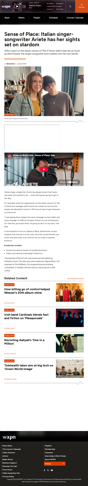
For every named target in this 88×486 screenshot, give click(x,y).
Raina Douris (10, 64)
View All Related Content (75, 278)
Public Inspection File (11, 473)
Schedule (53, 17)
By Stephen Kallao (10, 379)
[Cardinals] (70, 318)
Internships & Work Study (55, 456)
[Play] (17, 6)
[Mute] (24, 6)
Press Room (7, 470)
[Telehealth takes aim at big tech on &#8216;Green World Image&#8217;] (70, 368)
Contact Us (50, 9)
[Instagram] (48, 470)
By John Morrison (10, 354)
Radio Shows (7, 459)
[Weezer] (70, 292)
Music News (7, 446)
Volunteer (59, 6)
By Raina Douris (9, 303)
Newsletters (50, 3)
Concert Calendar (75, 17)
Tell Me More (59, 9)
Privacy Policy (8, 477)
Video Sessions (8, 453)
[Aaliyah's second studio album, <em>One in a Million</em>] (70, 343)
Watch (21, 17)
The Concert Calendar (11, 449)
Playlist (36, 17)
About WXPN (50, 459)
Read (7, 17)
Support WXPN (51, 6)
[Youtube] (52, 470)
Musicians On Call (9, 466)
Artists (5, 456)
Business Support (9, 463)
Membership (59, 3)
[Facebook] (44, 470)
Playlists (48, 446)
